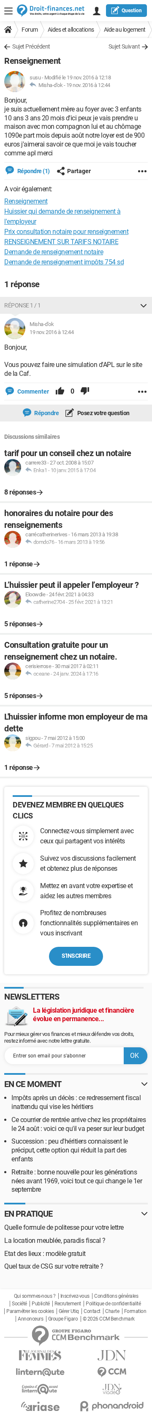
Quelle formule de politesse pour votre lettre (64, 1227)
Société (19, 1304)
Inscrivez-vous (75, 1296)
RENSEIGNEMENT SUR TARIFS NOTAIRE (61, 242)
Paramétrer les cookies (30, 1311)
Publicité (41, 1304)
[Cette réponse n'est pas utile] (84, 391)
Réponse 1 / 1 (22, 305)
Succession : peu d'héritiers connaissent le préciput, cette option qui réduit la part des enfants (69, 1150)
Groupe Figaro (63, 1319)
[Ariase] (40, 1406)
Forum (30, 29)
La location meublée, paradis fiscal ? (55, 1241)
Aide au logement (125, 29)
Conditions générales (116, 1296)
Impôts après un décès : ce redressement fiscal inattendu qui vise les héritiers (76, 1102)
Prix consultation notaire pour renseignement (66, 232)
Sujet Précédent (31, 46)
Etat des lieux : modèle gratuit (45, 1254)
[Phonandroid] (112, 1406)
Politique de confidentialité (113, 1304)
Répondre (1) (33, 171)
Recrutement (67, 1304)
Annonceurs (30, 1319)
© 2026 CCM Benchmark (109, 1319)
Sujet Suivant (124, 46)
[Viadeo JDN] (112, 1389)
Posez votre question (103, 413)
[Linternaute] (40, 1372)
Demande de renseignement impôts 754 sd (64, 262)
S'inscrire (76, 955)
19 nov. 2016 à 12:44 (88, 85)
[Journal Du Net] (112, 1355)
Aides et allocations (71, 29)
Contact (92, 1311)
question (132, 11)
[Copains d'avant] (40, 1389)
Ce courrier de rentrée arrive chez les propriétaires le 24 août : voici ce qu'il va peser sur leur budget (78, 1124)
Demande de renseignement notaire (53, 252)
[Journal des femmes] (40, 1355)
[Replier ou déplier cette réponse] (143, 305)
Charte (112, 1311)
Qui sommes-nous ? (35, 1296)
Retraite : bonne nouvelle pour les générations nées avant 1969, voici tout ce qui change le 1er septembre (76, 1181)
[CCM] (112, 1372)
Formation (135, 1311)
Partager (79, 171)
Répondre (46, 413)
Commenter (32, 391)
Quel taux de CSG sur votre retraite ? (53, 1266)
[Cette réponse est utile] (59, 391)
